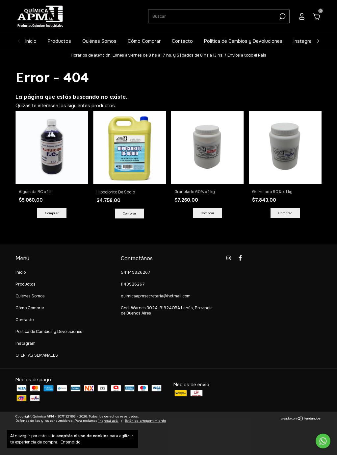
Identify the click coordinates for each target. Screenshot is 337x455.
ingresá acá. (108, 420)
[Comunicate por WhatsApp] (323, 441)
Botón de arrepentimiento (145, 420)
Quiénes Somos (99, 41)
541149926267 (135, 272)
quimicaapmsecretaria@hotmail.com (156, 296)
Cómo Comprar (144, 41)
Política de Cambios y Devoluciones (243, 41)
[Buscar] (282, 16)
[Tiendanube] (301, 419)
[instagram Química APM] (228, 258)
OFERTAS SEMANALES (36, 355)
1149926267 (133, 284)
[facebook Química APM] (240, 258)
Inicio (31, 41)
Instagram (304, 41)
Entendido (70, 442)
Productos (59, 41)
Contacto (182, 41)
